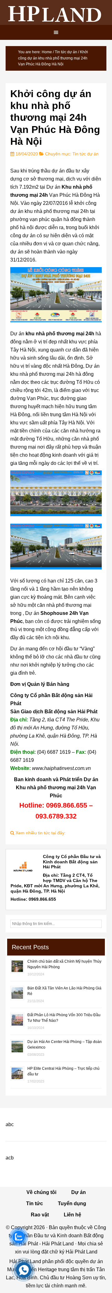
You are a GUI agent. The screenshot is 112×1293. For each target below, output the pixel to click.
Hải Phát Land (56, 12)
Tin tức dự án (85, 153)
